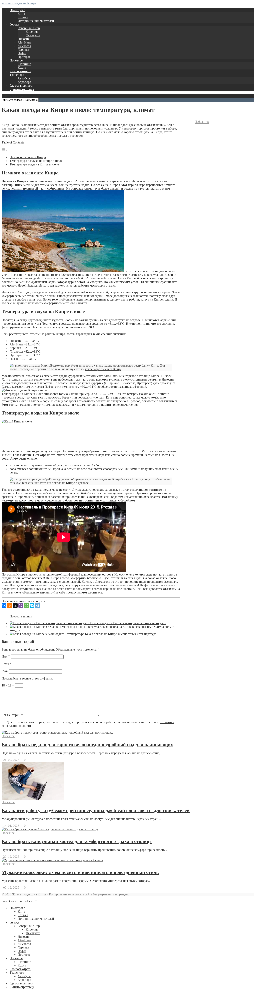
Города (14, 24)
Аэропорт (24, 82)
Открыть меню (12, 96)
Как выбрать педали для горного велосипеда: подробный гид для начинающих (87, 744)
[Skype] (32, 605)
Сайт (5, 671)
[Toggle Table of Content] (5, 150)
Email (6, 664)
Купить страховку (22, 89)
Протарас (24, 56)
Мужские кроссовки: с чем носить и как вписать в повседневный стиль (80, 872)
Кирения (32, 31)
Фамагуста (33, 35)
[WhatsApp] (26, 605)
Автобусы (24, 78)
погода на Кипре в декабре (70, 483)
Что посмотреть (20, 71)
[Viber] (20, 605)
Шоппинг (24, 64)
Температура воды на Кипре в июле (34, 164)
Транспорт (17, 74)
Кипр (21, 13)
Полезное (16, 60)
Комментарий (12, 715)
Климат (23, 17)
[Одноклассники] (9, 605)
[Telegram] (37, 605)
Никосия (23, 39)
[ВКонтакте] (4, 605)
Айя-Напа (24, 42)
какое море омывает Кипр (103, 369)
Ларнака (23, 49)
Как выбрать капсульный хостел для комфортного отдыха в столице (77, 841)
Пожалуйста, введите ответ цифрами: (27, 678)
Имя (6, 656)
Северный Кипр (29, 28)
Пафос (22, 53)
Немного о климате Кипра (28, 157)
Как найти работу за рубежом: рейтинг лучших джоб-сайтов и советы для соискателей (96, 810)
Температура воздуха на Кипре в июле (36, 160)
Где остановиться (21, 85)
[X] (15, 605)
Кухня (22, 67)
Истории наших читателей (36, 21)
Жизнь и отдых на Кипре (19, 3)
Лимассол (24, 46)
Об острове (17, 10)
